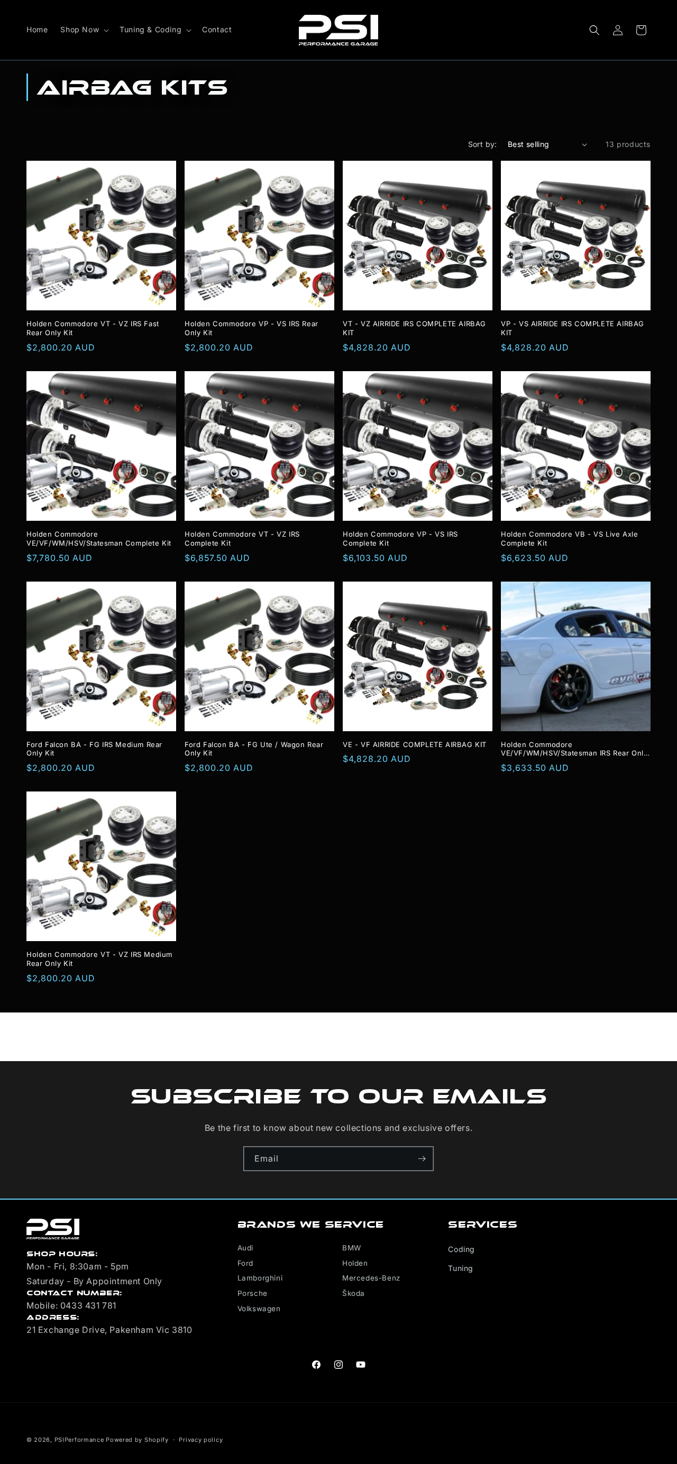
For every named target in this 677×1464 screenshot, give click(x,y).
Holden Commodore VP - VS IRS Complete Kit (400, 538)
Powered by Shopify (137, 1439)
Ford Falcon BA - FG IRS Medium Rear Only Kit (94, 749)
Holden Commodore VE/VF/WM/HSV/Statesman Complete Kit (98, 538)
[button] (83, 30)
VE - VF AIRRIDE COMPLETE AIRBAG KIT (415, 744)
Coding (461, 1249)
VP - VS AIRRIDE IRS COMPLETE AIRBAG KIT (572, 328)
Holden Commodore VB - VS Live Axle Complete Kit (569, 538)
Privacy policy (201, 1439)
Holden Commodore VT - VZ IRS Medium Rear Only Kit (99, 959)
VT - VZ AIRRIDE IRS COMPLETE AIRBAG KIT (414, 328)
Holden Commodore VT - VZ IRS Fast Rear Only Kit (92, 328)
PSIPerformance (79, 1439)
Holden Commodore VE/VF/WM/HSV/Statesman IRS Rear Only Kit (574, 749)
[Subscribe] (421, 1158)
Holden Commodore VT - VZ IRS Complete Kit (242, 538)
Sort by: (482, 144)
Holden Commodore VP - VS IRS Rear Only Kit (251, 328)
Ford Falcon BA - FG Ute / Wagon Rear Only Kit (254, 749)
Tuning (460, 1268)
